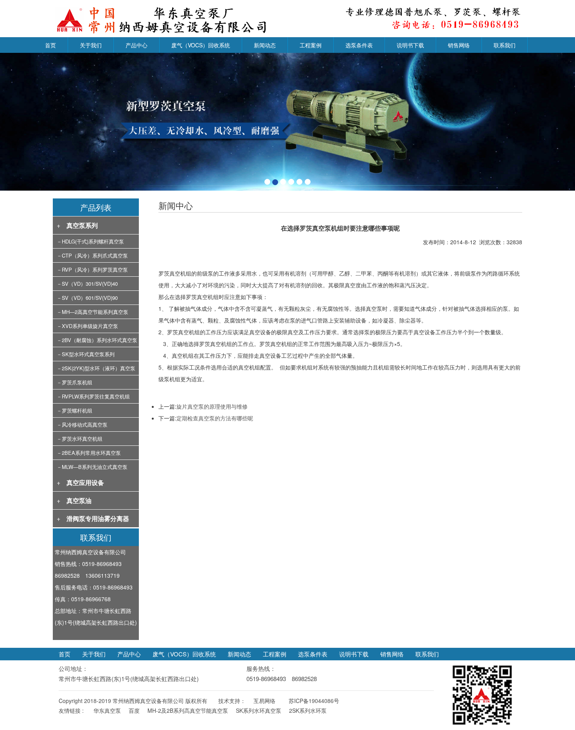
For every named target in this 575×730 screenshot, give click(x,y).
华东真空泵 (107, 710)
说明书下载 (410, 45)
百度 (134, 710)
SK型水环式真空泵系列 (88, 354)
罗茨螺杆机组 (77, 410)
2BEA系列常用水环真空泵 (91, 452)
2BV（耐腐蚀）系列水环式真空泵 (99, 340)
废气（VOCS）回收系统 (200, 45)
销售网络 (459, 45)
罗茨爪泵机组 (77, 382)
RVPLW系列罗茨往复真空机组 (96, 396)
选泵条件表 (359, 45)
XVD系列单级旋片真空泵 (90, 326)
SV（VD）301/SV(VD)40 (90, 283)
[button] (43, 122)
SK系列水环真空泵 (258, 710)
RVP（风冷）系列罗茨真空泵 (95, 269)
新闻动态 (265, 45)
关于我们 (91, 45)
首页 (50, 45)
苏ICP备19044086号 (314, 701)
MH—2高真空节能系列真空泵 (95, 311)
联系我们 (505, 45)
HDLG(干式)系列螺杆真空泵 (93, 241)
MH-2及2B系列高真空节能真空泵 (187, 710)
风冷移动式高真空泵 (85, 424)
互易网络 (264, 701)
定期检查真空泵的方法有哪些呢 (214, 418)
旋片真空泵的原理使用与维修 (212, 406)
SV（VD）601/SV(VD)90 (90, 297)
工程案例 (311, 45)
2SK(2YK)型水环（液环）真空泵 (98, 368)
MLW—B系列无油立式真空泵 (95, 466)
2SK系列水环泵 (308, 710)
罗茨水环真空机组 (82, 438)
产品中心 (136, 45)
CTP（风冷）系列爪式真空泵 (95, 255)
